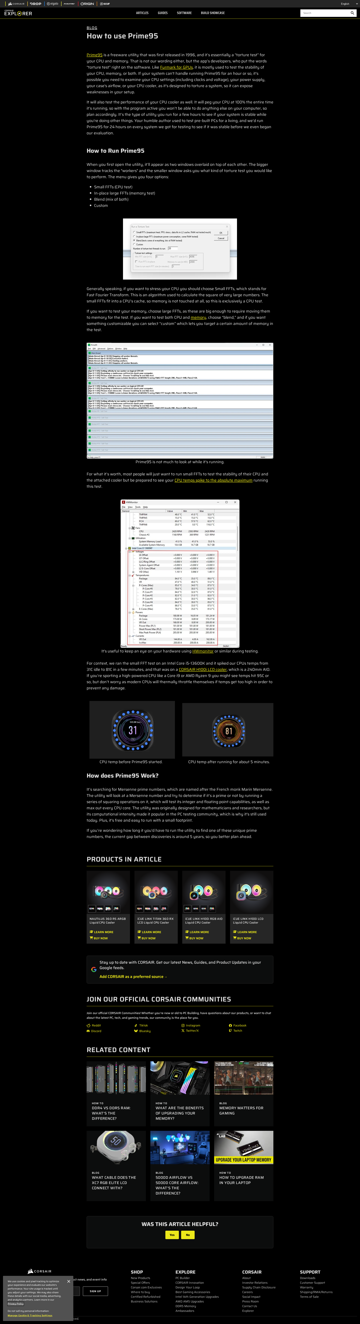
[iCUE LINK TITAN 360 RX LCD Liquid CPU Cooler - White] (148, 909)
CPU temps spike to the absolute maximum (214, 480)
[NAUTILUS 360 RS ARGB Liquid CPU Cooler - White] (100, 909)
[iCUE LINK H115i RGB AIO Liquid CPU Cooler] (212, 909)
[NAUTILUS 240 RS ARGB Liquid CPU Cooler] (116, 909)
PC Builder (183, 1278)
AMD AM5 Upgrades (190, 1301)
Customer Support (312, 1282)
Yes (172, 1235)
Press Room (250, 1301)
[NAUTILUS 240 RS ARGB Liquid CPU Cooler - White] (108, 909)
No (188, 1235)
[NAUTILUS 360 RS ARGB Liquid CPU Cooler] (108, 892)
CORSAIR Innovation (190, 1282)
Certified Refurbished (145, 1296)
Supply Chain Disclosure (259, 1287)
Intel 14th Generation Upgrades (197, 1296)
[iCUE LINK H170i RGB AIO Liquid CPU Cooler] (196, 909)
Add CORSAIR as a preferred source (132, 976)
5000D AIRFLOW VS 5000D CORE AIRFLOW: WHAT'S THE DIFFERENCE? (177, 1185)
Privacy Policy (16, 1304)
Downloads (307, 1278)
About (246, 1278)
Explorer (248, 1310)
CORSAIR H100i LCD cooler (203, 669)
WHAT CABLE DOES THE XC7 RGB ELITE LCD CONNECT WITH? (114, 1182)
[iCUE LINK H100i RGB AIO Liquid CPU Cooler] (204, 892)
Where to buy (140, 1292)
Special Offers (140, 1282)
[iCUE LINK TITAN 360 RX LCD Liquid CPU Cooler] (156, 892)
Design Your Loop (188, 1287)
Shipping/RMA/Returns (316, 1292)
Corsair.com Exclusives (146, 1287)
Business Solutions (144, 1301)
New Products (140, 1278)
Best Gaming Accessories (193, 1292)
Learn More (103, 932)
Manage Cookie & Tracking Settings (30, 1315)
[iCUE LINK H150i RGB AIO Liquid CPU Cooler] (204, 909)
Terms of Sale (309, 1296)
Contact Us (249, 1306)
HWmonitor (203, 651)
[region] (38, 1298)
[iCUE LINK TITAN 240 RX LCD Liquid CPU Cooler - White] (156, 909)
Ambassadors (185, 1310)
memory (198, 317)
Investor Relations (255, 1282)
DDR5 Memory (186, 1306)
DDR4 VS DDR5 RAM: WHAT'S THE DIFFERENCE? (111, 1113)
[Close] (68, 1281)
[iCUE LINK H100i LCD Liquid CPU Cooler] (251, 892)
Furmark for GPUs (176, 67)
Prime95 (95, 55)
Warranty (306, 1287)
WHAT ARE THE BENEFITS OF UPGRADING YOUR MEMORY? (180, 1113)
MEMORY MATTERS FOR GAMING (241, 1110)
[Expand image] (180, 249)
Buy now (100, 938)
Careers (247, 1292)
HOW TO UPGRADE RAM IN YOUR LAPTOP (241, 1180)
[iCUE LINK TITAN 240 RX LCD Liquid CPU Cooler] (164, 909)
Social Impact (251, 1296)
